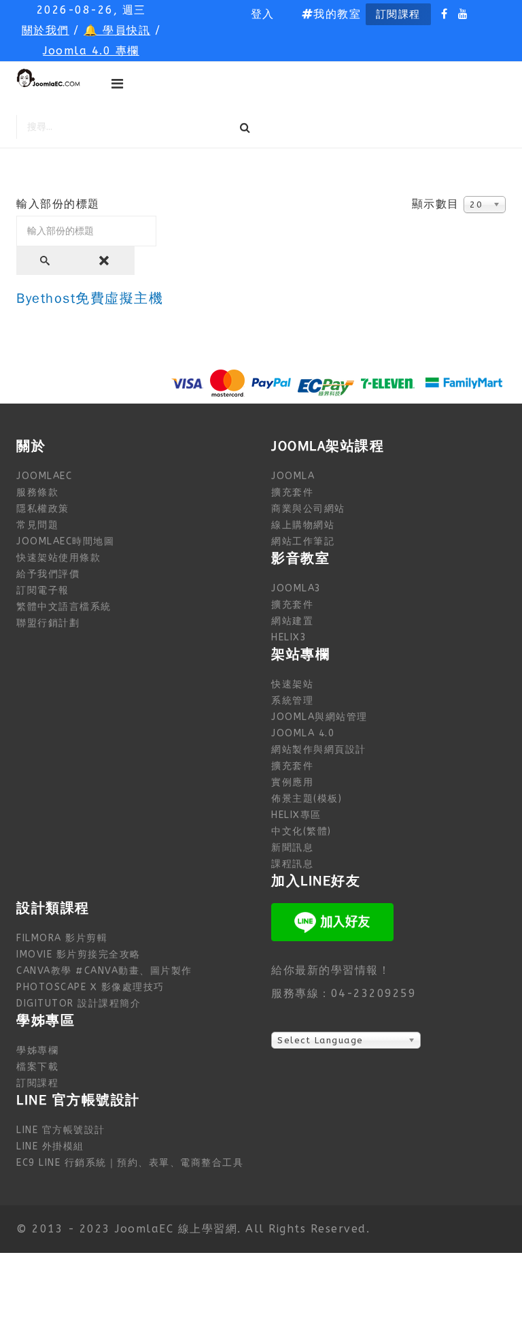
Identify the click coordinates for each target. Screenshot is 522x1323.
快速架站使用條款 (58, 558)
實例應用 (292, 782)
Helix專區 (296, 815)
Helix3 (289, 637)
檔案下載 (37, 1067)
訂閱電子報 (42, 590)
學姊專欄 (37, 1050)
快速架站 (292, 684)
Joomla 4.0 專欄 (91, 50)
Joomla (293, 476)
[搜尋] (46, 260)
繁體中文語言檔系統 (63, 606)
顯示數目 (435, 203)
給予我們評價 (48, 574)
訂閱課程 (398, 14)
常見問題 (37, 525)
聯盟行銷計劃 (48, 623)
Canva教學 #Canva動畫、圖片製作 (104, 971)
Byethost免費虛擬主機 (89, 298)
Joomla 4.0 (302, 733)
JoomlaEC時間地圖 (65, 541)
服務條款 (37, 492)
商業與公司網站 (308, 508)
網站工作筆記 (302, 541)
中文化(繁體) (301, 831)
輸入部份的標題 (60, 203)
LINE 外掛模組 (50, 1146)
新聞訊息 (292, 847)
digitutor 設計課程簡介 (78, 1003)
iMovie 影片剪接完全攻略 (78, 954)
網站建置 (292, 621)
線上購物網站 (302, 525)
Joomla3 (296, 588)
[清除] (105, 260)
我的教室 (337, 13)
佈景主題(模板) (306, 798)
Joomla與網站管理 (319, 717)
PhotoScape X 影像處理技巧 (90, 987)
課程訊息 (292, 864)
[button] (263, 14)
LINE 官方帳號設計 (60, 1130)
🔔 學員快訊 (117, 30)
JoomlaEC (44, 476)
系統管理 (292, 700)
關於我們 (45, 30)
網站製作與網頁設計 (318, 749)
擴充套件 (292, 492)
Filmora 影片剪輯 (61, 938)
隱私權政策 (42, 508)
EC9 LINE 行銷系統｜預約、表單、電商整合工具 (129, 1163)
